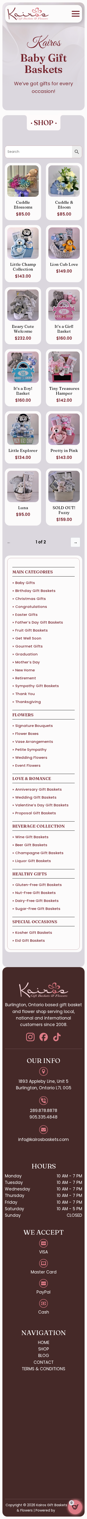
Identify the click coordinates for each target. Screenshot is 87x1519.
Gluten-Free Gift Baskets (38, 884)
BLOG (43, 1355)
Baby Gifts (25, 582)
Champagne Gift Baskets (39, 852)
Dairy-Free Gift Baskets (37, 900)
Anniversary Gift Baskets (38, 789)
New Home (25, 670)
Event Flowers (28, 765)
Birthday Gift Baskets (35, 590)
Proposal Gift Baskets (35, 813)
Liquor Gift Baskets (33, 860)
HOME (43, 1342)
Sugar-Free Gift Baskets (37, 908)
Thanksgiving (28, 701)
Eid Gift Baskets (30, 940)
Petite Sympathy (31, 749)
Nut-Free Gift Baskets (35, 892)
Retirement (25, 678)
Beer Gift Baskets (31, 844)
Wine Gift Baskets (32, 836)
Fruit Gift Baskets (31, 630)
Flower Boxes (27, 733)
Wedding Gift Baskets (36, 797)
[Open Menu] (76, 14)
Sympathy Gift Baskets (37, 685)
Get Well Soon (28, 638)
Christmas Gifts (30, 598)
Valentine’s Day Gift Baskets (42, 805)
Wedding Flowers (31, 757)
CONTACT (44, 1362)
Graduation (26, 654)
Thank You (25, 693)
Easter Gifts (26, 614)
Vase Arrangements (34, 741)
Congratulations (31, 606)
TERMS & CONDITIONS (43, 1369)
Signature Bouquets (34, 725)
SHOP (43, 1349)
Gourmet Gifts (29, 646)
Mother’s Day (27, 662)
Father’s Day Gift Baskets (39, 622)
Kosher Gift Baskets (33, 932)
